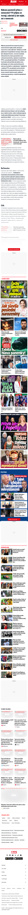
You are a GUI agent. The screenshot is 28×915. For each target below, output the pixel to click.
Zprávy (3, 818)
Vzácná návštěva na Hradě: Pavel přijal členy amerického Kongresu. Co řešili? (20, 505)
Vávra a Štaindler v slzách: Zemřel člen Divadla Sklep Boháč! (19, 665)
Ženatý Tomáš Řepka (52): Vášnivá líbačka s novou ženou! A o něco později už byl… (19, 560)
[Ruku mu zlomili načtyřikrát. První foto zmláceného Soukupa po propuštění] (6, 642)
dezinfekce (22, 840)
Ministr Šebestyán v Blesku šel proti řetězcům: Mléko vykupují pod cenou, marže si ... (19, 496)
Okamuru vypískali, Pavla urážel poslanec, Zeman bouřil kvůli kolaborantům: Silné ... (21, 513)
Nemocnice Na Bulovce (6, 832)
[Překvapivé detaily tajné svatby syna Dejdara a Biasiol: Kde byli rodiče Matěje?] (6, 568)
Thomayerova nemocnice (17, 835)
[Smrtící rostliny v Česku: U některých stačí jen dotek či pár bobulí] (6, 602)
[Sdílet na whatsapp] (24, 31)
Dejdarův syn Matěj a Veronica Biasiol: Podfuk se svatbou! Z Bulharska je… (19, 592)
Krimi (11, 820)
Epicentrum (4, 820)
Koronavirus (14, 832)
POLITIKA (4, 472)
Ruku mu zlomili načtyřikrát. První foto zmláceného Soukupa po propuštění (19, 642)
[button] (9, 858)
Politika (2, 499)
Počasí (23, 818)
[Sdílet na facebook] (18, 31)
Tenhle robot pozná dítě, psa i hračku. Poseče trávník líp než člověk (19, 575)
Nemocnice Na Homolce (6, 835)
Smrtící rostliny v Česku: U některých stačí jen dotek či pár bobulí (19, 600)
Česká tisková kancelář (19, 830)
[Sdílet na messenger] (22, 31)
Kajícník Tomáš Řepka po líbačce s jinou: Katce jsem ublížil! (19, 673)
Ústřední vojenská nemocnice (7, 840)
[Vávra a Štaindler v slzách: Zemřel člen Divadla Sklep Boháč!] (6, 666)
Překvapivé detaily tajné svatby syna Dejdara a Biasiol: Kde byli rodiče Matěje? (18, 568)
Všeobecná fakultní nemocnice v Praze (9, 837)
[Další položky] (26, 4)
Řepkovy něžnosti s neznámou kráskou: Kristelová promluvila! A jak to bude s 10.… (19, 626)
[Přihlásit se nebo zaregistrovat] (26, 1)
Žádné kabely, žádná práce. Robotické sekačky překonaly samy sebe (19, 608)
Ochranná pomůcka (5, 842)
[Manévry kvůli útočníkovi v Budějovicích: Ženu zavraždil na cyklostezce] (6, 658)
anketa (11, 842)
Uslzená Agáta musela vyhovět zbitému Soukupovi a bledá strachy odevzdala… (19, 617)
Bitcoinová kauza (5, 822)
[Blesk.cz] (13, 1)
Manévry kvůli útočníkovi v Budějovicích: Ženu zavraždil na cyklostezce (19, 657)
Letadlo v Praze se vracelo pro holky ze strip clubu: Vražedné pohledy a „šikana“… (19, 650)
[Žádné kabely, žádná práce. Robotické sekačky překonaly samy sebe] (6, 610)
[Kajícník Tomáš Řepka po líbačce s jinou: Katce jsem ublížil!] (6, 675)
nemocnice (16, 840)
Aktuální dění (5, 815)
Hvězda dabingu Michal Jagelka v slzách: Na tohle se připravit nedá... (19, 633)
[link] (7, 855)
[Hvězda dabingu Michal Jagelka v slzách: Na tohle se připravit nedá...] (6, 634)
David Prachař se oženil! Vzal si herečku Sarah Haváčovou (19, 550)
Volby (8, 818)
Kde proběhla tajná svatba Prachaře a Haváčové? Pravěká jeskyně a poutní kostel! (19, 585)
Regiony (16, 820)
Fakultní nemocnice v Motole (7, 830)
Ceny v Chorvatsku (16, 822)
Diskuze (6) (3, 30)
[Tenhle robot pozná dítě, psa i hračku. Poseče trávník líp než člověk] (6, 577)
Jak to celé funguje (14, 39)
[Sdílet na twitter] (20, 31)
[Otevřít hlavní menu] (1, 1)
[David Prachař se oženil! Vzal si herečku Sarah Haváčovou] (6, 552)
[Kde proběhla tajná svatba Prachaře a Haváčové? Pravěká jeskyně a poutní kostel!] (6, 585)
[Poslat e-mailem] (26, 31)
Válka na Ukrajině (16, 818)
